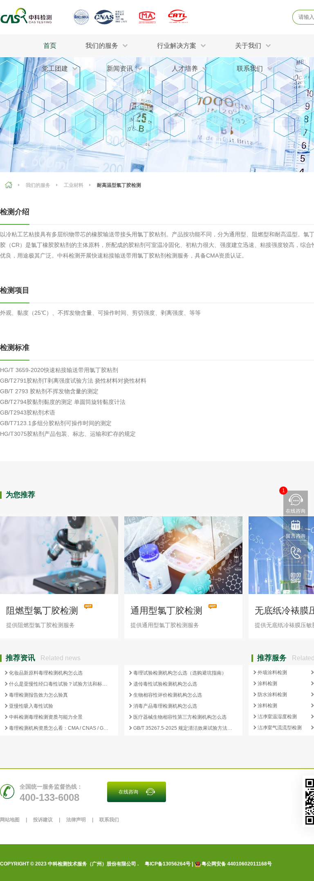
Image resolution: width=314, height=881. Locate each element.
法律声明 (76, 820)
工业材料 (73, 185)
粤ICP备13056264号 (168, 864)
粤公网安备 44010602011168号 (237, 864)
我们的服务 (38, 185)
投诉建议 (43, 820)
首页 (49, 45)
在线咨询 (128, 792)
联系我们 (109, 820)
